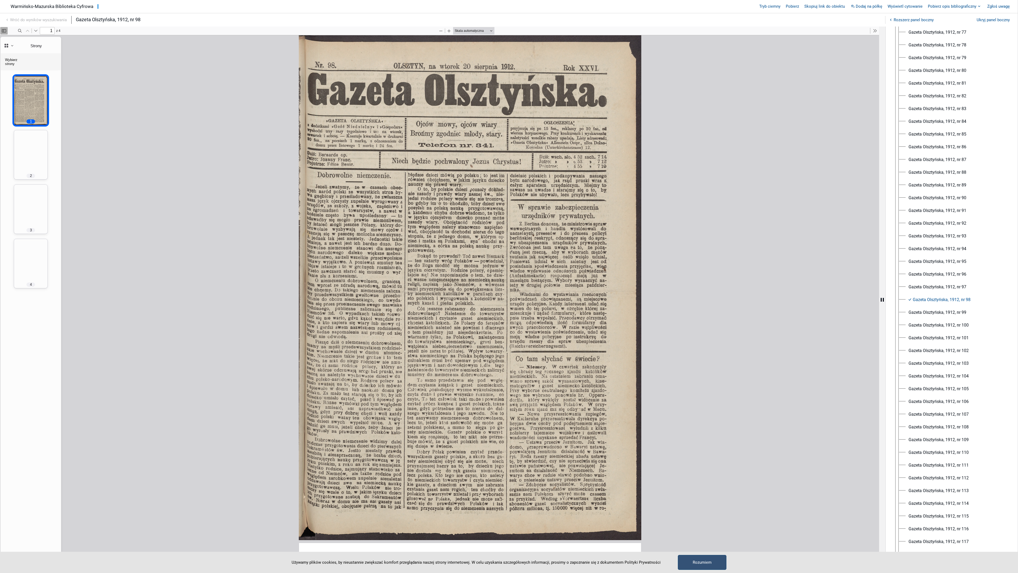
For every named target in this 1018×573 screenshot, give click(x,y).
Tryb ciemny (769, 6)
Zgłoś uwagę (998, 6)
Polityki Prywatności (643, 562)
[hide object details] (882, 300)
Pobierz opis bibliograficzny (952, 6)
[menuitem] (937, 32)
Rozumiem (702, 562)
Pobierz (792, 6)
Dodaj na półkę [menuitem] (869, 6)
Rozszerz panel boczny (914, 20)
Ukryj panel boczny (993, 20)
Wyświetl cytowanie (905, 6)
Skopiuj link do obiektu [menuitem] (824, 6)
